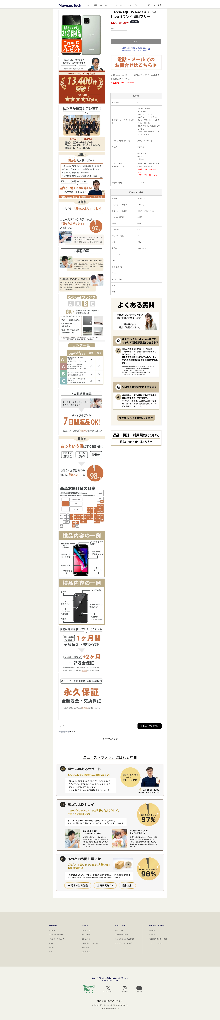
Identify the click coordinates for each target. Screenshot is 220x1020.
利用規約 (152, 934)
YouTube (139, 991)
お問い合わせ (86, 952)
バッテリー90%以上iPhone (57, 939)
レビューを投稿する (149, 726)
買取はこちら (119, 930)
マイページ (85, 947)
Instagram (125, 991)
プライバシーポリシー (156, 943)
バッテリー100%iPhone (56, 934)
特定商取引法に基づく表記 (158, 939)
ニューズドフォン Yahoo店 (123, 943)
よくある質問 (86, 930)
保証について (86, 934)
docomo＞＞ (142, 153)
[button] (149, 5)
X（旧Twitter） (108, 991)
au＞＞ (140, 156)
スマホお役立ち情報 (121, 934)
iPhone (51, 943)
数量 (112, 28)
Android (51, 947)
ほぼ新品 (52, 930)
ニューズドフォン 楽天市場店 (124, 939)
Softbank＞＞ (142, 159)
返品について (86, 939)
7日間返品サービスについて (91, 943)
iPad (50, 952)
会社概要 (152, 930)
